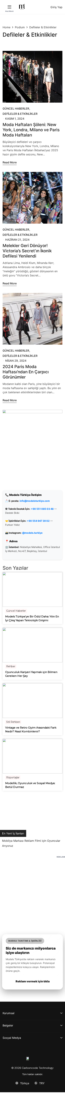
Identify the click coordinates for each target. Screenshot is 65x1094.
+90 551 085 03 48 (42, 508)
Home (6, 27)
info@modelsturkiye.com (35, 500)
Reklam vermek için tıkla (33, 981)
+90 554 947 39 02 (38, 520)
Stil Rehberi (13, 721)
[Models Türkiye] (22, 6)
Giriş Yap (56, 7)
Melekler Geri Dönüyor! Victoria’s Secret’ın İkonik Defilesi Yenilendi (27, 251)
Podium (20, 27)
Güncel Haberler (16, 108)
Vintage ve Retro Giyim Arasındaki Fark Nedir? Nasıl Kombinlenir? (30, 729)
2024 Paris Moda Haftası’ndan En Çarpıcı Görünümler (26, 372)
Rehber (10, 666)
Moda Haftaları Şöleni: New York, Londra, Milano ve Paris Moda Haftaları (31, 130)
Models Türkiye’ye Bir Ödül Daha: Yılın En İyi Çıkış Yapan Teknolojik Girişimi (32, 618)
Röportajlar (12, 777)
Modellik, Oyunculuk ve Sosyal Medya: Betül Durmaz (30, 785)
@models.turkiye (32, 532)
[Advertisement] (32, 891)
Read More (10, 162)
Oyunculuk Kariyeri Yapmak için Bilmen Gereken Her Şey (31, 674)
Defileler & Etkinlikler (20, 113)
